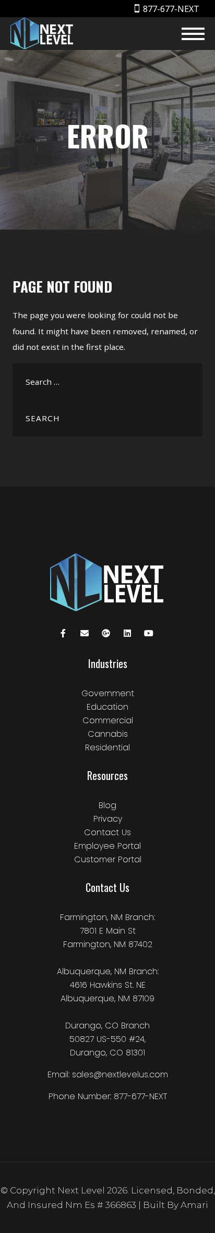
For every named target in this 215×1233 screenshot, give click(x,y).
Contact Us (107, 832)
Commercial (107, 720)
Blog (107, 805)
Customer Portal (107, 859)
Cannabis (108, 734)
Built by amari (175, 1205)
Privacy (107, 819)
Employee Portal (107, 846)
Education (107, 707)
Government (107, 693)
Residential (107, 747)
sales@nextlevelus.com (120, 1074)
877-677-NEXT (171, 9)
